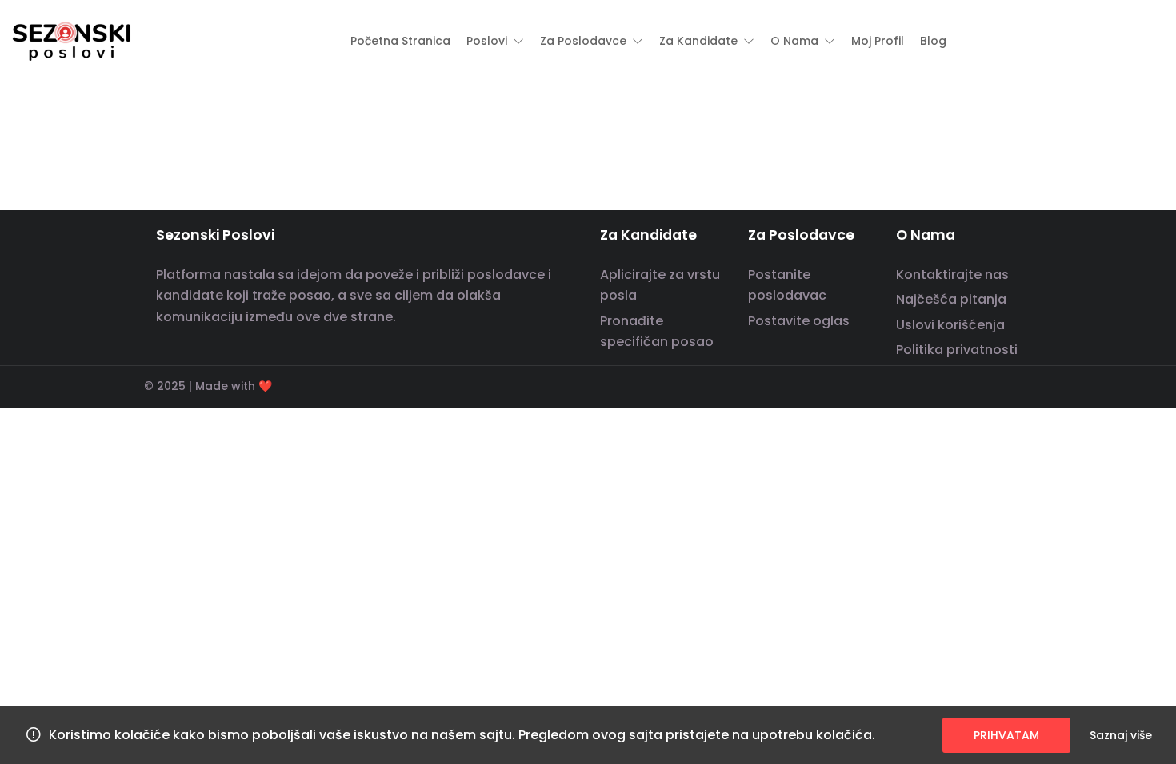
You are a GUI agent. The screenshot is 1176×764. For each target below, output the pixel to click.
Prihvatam (1006, 735)
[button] (495, 41)
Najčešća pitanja (951, 299)
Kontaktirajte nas (952, 274)
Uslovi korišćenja (950, 325)
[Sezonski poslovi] (72, 40)
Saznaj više (1121, 735)
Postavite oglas (799, 321)
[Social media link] (1018, 384)
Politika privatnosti (957, 349)
